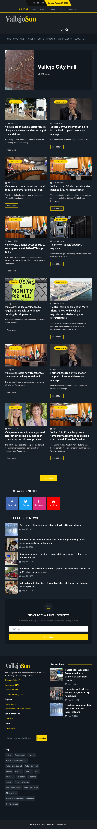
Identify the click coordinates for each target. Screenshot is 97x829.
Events (68, 39)
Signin (62, 9)
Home (8, 39)
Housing (40, 39)
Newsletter (79, 39)
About (33, 9)
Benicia (28, 771)
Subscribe (73, 9)
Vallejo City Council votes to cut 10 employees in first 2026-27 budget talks (25, 248)
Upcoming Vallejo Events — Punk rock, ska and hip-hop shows (77, 692)
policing (32, 755)
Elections (32, 777)
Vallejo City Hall (31, 766)
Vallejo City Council (14, 766)
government (15, 102)
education (21, 777)
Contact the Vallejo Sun (14, 694)
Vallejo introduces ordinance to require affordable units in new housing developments (23, 310)
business (9, 777)
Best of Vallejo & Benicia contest (18, 709)
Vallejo (8, 755)
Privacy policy (10, 728)
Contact (53, 9)
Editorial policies (11, 690)
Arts (60, 39)
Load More (48, 478)
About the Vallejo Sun (13, 680)
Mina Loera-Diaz (31, 788)
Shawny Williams (22, 782)
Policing (31, 39)
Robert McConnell (13, 788)
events (9, 771)
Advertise (9, 718)
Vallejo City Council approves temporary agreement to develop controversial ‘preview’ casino (69, 436)
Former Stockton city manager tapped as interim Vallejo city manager (68, 376)
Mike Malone (11, 793)
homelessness (12, 804)
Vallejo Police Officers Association (20, 798)
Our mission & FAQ (12, 685)
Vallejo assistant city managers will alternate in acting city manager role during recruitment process (25, 436)
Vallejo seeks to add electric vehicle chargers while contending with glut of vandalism (25, 130)
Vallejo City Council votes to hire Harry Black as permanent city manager (69, 130)
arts (36, 771)
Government (19, 39)
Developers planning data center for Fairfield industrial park (50, 525)
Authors (43, 9)
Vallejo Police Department (16, 760)
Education (51, 39)
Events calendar (11, 704)
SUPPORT (23, 9)
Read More (11, 150)
